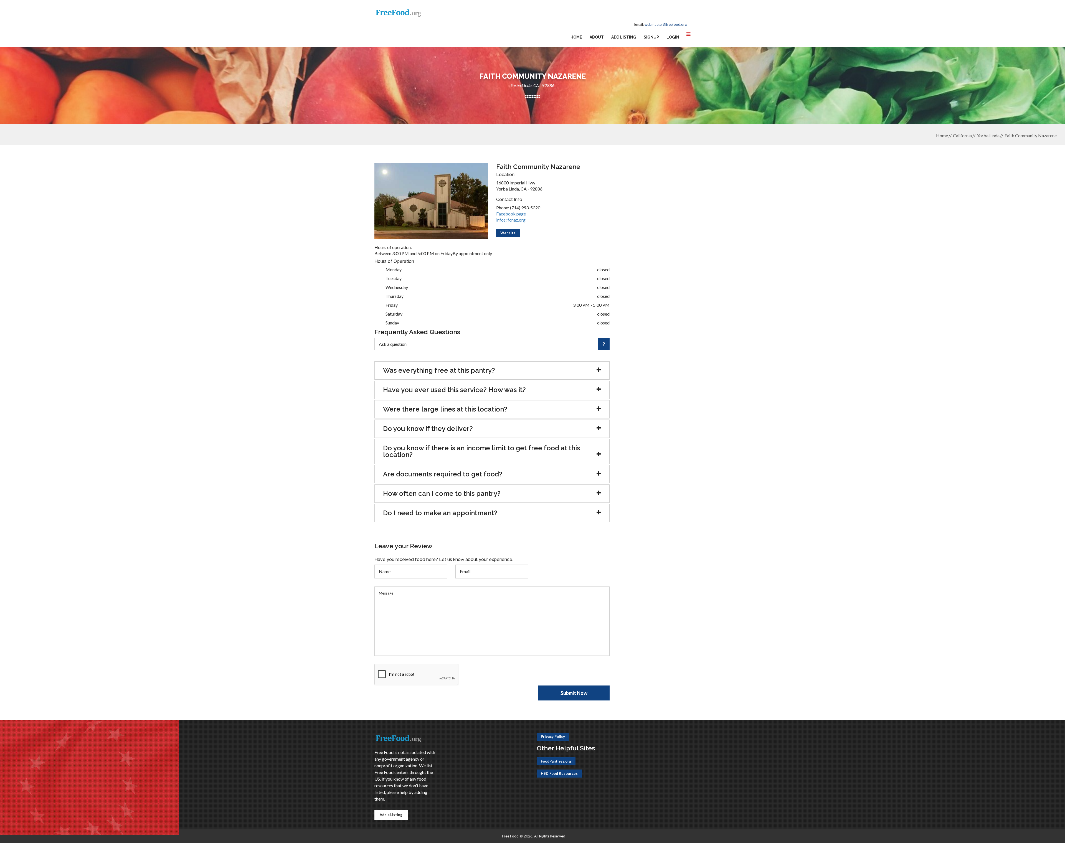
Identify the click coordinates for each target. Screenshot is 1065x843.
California (962, 135)
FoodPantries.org (556, 761)
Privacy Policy (553, 736)
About (597, 37)
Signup (651, 37)
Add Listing (623, 37)
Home (576, 37)
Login (672, 37)
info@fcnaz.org (511, 219)
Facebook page (511, 213)
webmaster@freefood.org (666, 24)
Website (508, 233)
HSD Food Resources (559, 773)
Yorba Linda (988, 135)
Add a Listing (391, 814)
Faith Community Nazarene (1031, 135)
